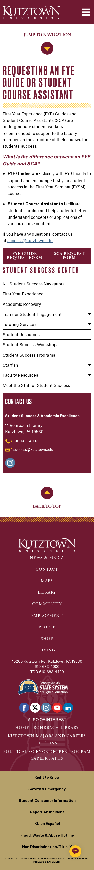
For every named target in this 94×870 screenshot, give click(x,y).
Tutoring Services (19, 324)
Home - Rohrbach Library (47, 727)
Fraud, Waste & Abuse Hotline (47, 835)
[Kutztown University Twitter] (35, 708)
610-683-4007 (25, 441)
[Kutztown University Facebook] (24, 708)
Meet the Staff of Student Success (36, 385)
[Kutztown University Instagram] (46, 708)
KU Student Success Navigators (34, 283)
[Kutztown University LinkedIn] (68, 708)
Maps (47, 581)
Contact (47, 569)
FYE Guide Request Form (25, 255)
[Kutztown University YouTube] (57, 708)
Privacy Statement (47, 862)
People (47, 627)
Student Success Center (41, 270)
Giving (47, 650)
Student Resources (21, 334)
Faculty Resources (20, 374)
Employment (47, 615)
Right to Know (47, 777)
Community (47, 604)
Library (47, 592)
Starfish (10, 364)
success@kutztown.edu (33, 449)
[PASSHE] (43, 686)
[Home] (31, 12)
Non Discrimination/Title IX (47, 847)
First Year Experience (23, 293)
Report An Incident (47, 812)
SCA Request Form (69, 255)
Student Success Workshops (30, 344)
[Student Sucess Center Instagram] (10, 463)
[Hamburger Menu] (86, 12)
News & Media (47, 557)
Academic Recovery (22, 304)
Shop (47, 638)
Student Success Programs (29, 354)
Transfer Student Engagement (32, 314)
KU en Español (47, 824)
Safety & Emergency (47, 789)
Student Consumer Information (47, 801)
